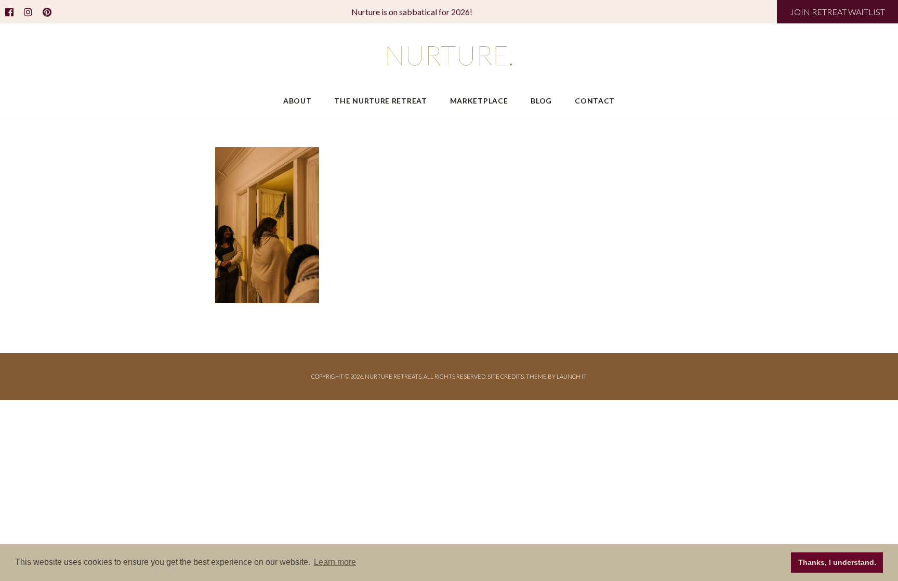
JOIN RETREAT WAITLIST (837, 12)
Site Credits (505, 376)
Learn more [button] (335, 562)
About (297, 100)
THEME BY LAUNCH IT (556, 376)
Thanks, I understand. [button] (837, 562)
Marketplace (479, 100)
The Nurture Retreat (380, 100)
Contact (595, 100)
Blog (541, 100)
